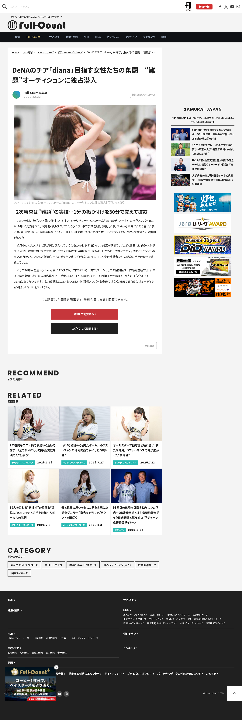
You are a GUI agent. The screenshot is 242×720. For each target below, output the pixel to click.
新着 (17, 37)
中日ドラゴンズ (54, 565)
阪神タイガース (19, 573)
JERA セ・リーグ (45, 52)
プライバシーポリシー (139, 674)
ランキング (149, 37)
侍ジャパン (113, 37)
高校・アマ (131, 37)
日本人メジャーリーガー (19, 637)
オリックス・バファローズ (191, 623)
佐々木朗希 (51, 637)
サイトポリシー (113, 674)
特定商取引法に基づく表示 (84, 674)
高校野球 (12, 652)
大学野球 (24, 652)
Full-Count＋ (34, 37)
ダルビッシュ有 (78, 637)
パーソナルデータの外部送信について (179, 674)
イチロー (64, 637)
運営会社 (58, 674)
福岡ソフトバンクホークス (178, 618)
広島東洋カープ (147, 565)
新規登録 (204, 7)
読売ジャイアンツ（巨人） (117, 565)
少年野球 (62, 652)
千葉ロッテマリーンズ (133, 623)
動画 (164, 37)
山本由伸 (38, 637)
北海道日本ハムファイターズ (207, 618)
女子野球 (50, 652)
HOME (15, 52)
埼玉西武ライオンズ (215, 623)
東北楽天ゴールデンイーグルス (162, 623)
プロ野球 (28, 52)
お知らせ (211, 674)
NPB (86, 37)
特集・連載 (72, 37)
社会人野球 (37, 652)
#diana (149, 346)
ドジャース (93, 637)
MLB (98, 37)
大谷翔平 (54, 37)
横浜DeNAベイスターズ (70, 52)
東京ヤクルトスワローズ (24, 565)
